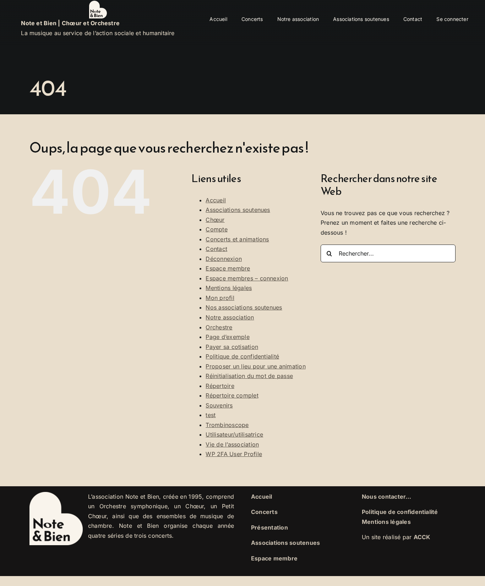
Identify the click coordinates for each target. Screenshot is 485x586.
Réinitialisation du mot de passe (249, 375)
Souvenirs (219, 405)
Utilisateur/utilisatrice (234, 434)
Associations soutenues (238, 209)
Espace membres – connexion (247, 278)
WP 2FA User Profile (234, 454)
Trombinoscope (227, 424)
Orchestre (219, 327)
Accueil (216, 200)
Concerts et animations (237, 239)
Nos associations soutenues (244, 307)
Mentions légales (229, 287)
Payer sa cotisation (232, 346)
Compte (216, 229)
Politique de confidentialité (242, 356)
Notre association (230, 317)
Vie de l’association (232, 444)
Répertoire (220, 385)
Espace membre (228, 268)
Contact (216, 248)
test (211, 414)
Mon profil (220, 297)
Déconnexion (224, 258)
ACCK (422, 537)
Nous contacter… (387, 496)
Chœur (215, 219)
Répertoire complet (232, 395)
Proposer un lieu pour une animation (255, 366)
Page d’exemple (227, 336)
